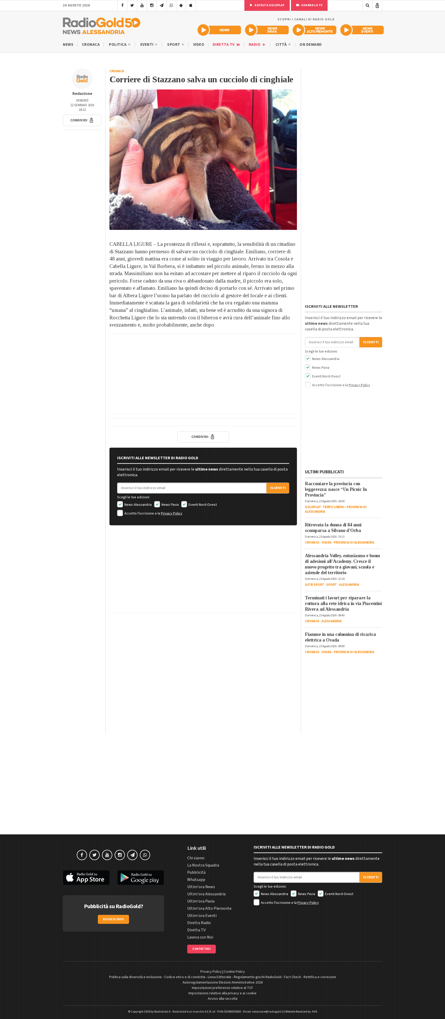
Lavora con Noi (200, 937)
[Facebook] (122, 5)
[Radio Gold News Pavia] (267, 30)
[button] (82, 120)
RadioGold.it (162, 1011)
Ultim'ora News (201, 887)
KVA (314, 1011)
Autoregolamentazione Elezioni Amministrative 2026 (223, 982)
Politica (118, 44)
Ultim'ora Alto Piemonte (209, 908)
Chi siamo (195, 858)
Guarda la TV (312, 5)
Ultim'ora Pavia (201, 901)
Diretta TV (224, 44)
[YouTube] (142, 5)
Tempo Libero (334, 507)
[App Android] (181, 5)
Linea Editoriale (219, 977)
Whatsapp (196, 879)
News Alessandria (138, 504)
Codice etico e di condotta (184, 977)
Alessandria (349, 584)
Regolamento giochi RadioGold (257, 977)
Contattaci (201, 949)
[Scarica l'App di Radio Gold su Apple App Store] (86, 877)
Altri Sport (314, 584)
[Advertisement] (203, 374)
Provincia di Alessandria (354, 542)
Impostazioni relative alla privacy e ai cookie (222, 993)
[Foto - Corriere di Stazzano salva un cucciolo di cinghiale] (203, 159)
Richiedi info (113, 919)
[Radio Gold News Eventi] (362, 30)
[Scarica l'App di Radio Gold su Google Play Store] (140, 877)
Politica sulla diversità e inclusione (135, 977)
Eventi (147, 44)
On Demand (310, 44)
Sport (174, 44)
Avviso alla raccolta (222, 998)
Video (198, 44)
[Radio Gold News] (219, 30)
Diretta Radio (199, 923)
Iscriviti (278, 488)
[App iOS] (191, 5)
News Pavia (170, 504)
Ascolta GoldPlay (269, 5)
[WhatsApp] (171, 5)
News (68, 44)
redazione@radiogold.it (268, 1011)
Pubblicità (196, 872)
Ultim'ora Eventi (202, 915)
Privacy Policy (171, 513)
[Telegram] (161, 5)
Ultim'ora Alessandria (206, 894)
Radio (255, 44)
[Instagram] (152, 5)
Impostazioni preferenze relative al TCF (222, 987)
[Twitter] (132, 5)
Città (282, 44)
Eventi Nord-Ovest (202, 504)
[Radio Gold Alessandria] (101, 25)
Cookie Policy (234, 971)
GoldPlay (312, 507)
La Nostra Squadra (203, 865)
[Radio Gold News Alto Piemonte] (314, 30)
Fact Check (292, 977)
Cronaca (91, 44)
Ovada (326, 542)
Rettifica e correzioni (320, 977)
